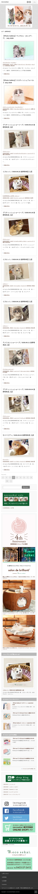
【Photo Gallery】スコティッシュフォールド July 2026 (18, 81)
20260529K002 (6, 461)
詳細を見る (7, 73)
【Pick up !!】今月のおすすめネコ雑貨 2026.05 (23, 713)
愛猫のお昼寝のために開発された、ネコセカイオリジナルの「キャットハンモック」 (19, 648)
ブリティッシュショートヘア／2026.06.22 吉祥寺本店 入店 (19, 126)
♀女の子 (11, 64)
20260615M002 (6, 241)
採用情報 (4, 877)
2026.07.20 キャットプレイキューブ (12, 794)
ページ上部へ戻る (35, 891)
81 (7, 481)
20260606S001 (6, 371)
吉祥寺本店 (7, 65)
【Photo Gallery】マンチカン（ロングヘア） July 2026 (17, 37)
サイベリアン (6, 459)
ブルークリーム (21, 64)
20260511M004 (6, 108)
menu (34, 2)
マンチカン (13, 62)
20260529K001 (6, 418)
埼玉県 (31, 197)
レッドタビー (17, 461)
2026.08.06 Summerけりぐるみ (11, 789)
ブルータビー (28, 64)
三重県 (32, 108)
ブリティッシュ (6, 151)
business (4, 884)
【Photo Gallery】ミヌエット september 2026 (23, 723)
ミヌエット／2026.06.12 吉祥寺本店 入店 (17, 259)
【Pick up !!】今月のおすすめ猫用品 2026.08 (23, 738)
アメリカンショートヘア (8, 369)
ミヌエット (16, 195)
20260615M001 (6, 153)
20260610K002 (6, 285)
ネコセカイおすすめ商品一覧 (29, 768)
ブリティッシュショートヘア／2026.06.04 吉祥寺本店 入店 (19, 391)
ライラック (22, 418)
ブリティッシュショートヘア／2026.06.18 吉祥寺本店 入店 (19, 214)
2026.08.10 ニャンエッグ (9, 784)
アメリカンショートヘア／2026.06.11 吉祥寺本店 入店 (19, 344)
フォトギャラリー (7, 62)
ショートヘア (30, 153)
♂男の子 (15, 64)
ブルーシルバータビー (25, 371)
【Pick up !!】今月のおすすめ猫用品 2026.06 (23, 758)
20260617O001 (6, 197)
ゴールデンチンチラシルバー (20, 153)
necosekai (9, 891)
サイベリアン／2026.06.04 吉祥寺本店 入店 (18, 435)
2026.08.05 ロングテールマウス (11, 792)
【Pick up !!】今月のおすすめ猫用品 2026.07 (23, 748)
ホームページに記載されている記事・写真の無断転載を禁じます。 (18, 888)
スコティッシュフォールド (8, 107)
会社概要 (4, 880)
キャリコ (16, 197)
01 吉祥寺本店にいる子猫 (8, 195)
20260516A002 (6, 64)
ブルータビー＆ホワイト (19, 108)
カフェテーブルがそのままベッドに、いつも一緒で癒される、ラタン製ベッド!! (19, 613)
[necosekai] (9, 2)
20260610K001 (6, 327)
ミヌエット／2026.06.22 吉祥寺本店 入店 (17, 171)
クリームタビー (17, 285)
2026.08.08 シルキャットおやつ (11, 786)
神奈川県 (12, 65)
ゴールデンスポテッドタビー (20, 241)
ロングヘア (27, 108)
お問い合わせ (5, 873)
